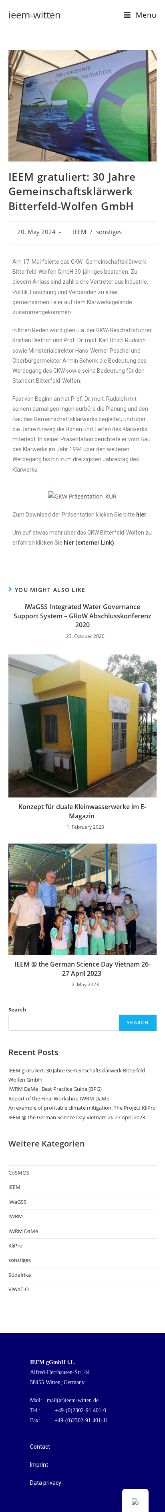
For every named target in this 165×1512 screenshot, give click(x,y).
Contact (40, 1446)
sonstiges (109, 232)
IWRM (15, 1216)
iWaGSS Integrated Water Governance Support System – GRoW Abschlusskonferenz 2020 (82, 615)
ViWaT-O (18, 1289)
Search (17, 1009)
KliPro (15, 1245)
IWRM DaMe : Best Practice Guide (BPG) (55, 1088)
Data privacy (45, 1483)
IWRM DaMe (23, 1231)
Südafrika (19, 1274)
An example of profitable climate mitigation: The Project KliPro (82, 1107)
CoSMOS (18, 1172)
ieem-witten (34, 14)
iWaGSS (17, 1201)
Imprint (39, 1465)
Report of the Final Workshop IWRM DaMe (58, 1098)
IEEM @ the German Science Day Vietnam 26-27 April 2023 (82, 968)
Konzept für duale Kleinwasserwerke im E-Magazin (82, 811)
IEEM (80, 232)
